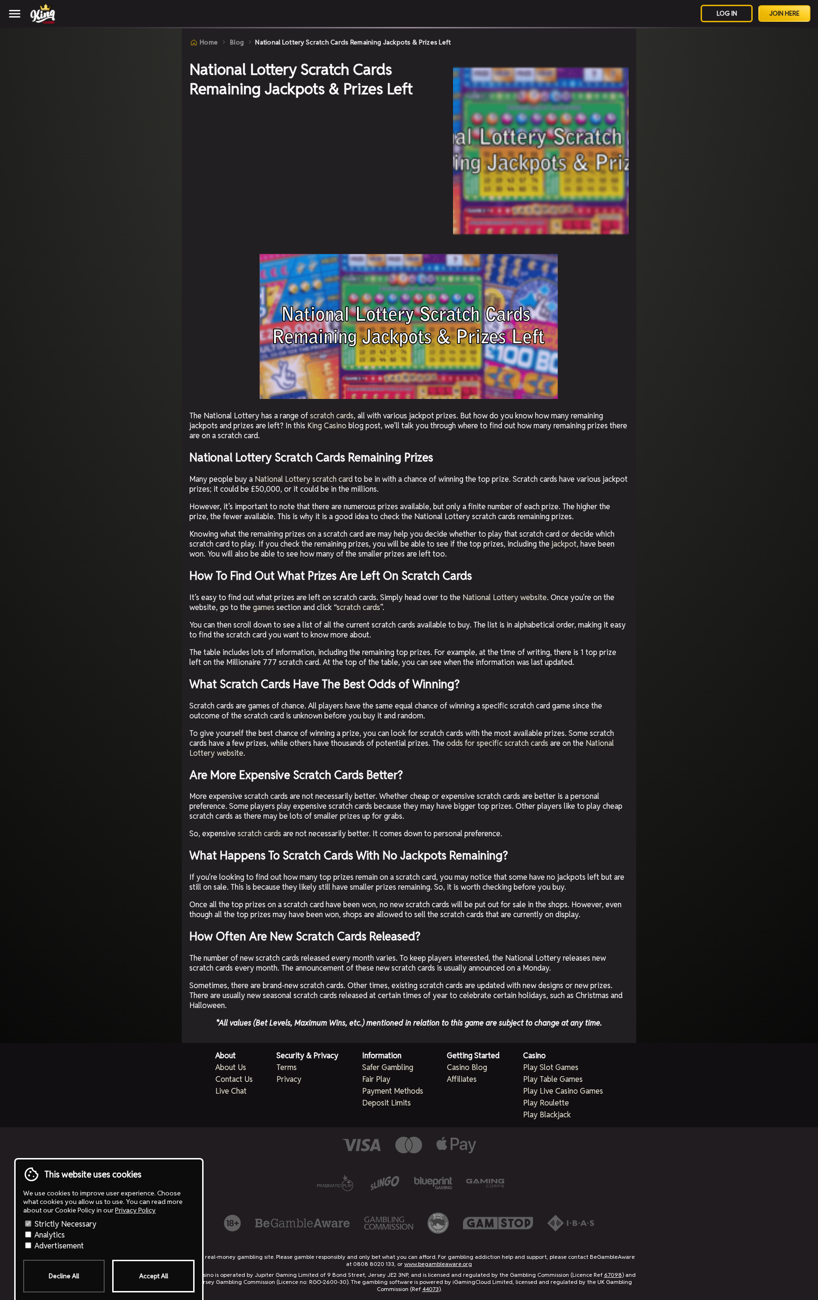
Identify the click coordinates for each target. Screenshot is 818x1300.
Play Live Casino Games (563, 1091)
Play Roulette (546, 1103)
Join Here (784, 13)
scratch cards (332, 416)
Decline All (64, 1276)
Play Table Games (553, 1079)
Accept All (153, 1276)
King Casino (327, 426)
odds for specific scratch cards (497, 743)
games (264, 607)
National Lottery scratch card (304, 479)
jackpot (564, 544)
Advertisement (58, 1246)
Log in (727, 13)
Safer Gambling (387, 1067)
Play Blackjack (547, 1115)
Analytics (49, 1235)
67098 (613, 1274)
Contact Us (234, 1079)
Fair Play (376, 1079)
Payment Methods (392, 1091)
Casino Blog (467, 1067)
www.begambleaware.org (438, 1263)
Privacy (289, 1079)
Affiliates (462, 1079)
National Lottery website (504, 597)
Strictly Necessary (65, 1224)
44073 (430, 1288)
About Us (230, 1067)
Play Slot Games (550, 1067)
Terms (286, 1067)
